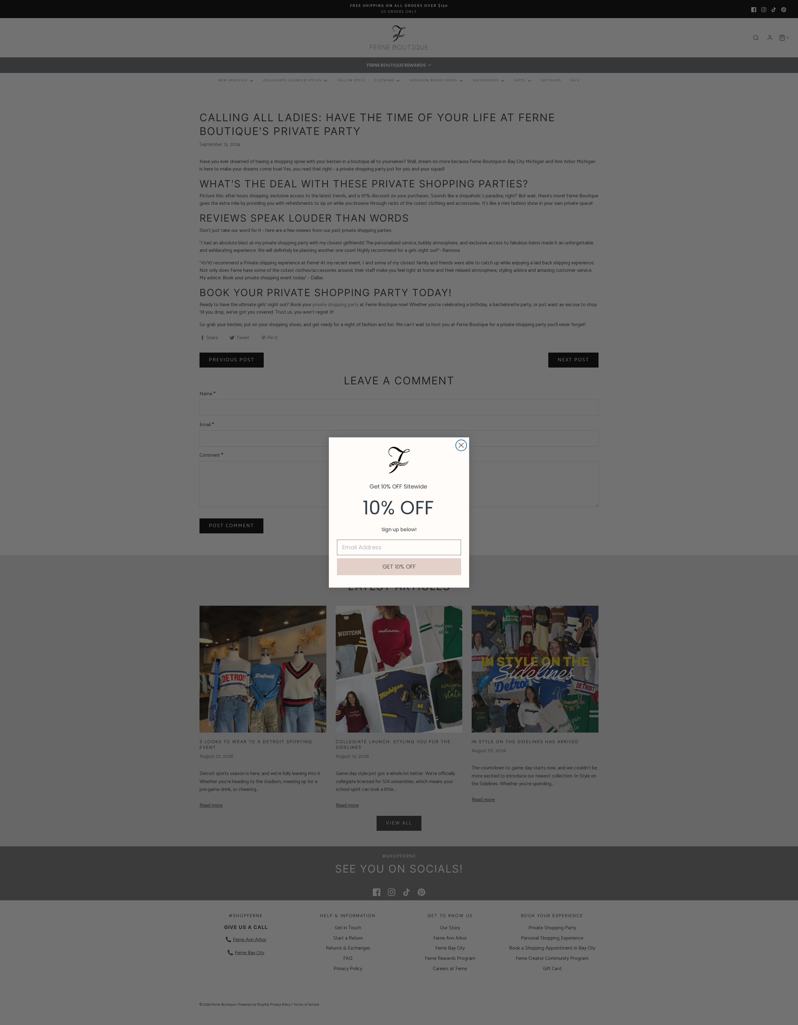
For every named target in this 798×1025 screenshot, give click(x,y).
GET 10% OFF (399, 566)
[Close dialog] (461, 445)
